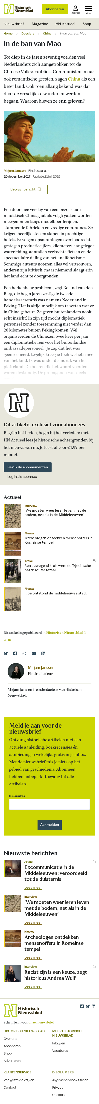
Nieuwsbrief (14, 24)
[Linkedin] (43, 653)
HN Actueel (65, 24)
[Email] (34, 653)
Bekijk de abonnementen (27, 467)
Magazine (40, 24)
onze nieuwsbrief (41, 1022)
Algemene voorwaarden (70, 1080)
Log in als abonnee (22, 476)
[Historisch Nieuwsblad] (18, 9)
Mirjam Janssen (15, 170)
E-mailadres (17, 796)
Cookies (58, 1094)
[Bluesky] (6, 653)
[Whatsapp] (24, 653)
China (47, 33)
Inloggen (58, 1043)
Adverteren (12, 1060)
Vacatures (60, 1050)
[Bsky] (88, 1006)
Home (8, 33)
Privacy (57, 1087)
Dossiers (27, 33)
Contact (10, 1087)
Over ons (10, 1038)
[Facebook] (15, 653)
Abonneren (55, 9)
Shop (87, 24)
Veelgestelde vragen (19, 1080)
